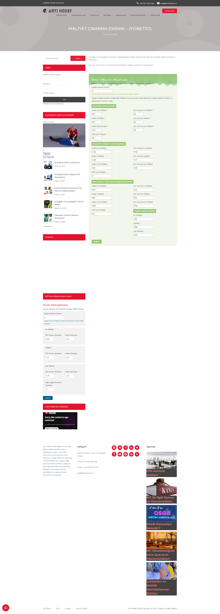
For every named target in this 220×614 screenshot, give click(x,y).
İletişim (107, 15)
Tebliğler (155, 15)
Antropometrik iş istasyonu (67, 162)
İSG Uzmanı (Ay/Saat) (53, 335)
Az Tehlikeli (137, 215)
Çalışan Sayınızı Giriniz (53, 313)
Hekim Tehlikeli (98, 118)
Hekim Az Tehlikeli (99, 110)
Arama (78, 58)
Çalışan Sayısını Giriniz (100, 87)
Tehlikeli (136, 223)
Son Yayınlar (48, 157)
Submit (96, 242)
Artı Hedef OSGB (135, 608)
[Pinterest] (120, 447)
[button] (5, 607)
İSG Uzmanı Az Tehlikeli (143, 110)
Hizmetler (61, 15)
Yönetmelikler (137, 15)
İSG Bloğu (47, 608)
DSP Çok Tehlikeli (99, 134)
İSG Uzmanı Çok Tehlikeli (143, 126)
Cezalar (68, 608)
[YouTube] (120, 454)
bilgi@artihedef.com (85, 473)
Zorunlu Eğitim (82, 608)
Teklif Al (94, 15)
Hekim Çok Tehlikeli (100, 126)
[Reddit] (125, 454)
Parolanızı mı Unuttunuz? (53, 104)
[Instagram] (125, 447)
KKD (58, 608)
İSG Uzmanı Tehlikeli (141, 118)
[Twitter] (137, 447)
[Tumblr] (114, 454)
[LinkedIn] (131, 447)
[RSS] (137, 454)
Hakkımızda (77, 15)
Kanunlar (121, 15)
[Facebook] (114, 447)
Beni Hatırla (49, 93)
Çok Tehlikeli (138, 231)
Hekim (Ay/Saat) (71, 335)
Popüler (46, 153)
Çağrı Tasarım (171, 608)
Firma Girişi (169, 11)
